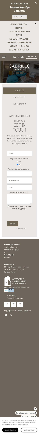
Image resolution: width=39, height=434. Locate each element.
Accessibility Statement (15, 298)
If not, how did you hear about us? (19, 169)
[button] (36, 3)
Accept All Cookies (10, 430)
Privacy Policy (11, 295)
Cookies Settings (29, 430)
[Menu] (3, 57)
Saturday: (7, 269)
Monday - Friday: (10, 267)
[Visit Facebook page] (7, 304)
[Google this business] (20, 304)
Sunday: (7, 272)
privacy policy (20, 208)
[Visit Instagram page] (13, 304)
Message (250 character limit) (18, 192)
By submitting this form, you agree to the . (20, 207)
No (19, 165)
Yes (19, 162)
